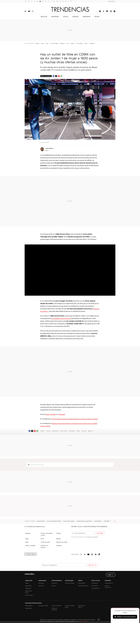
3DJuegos (41, 583)
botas (27, 542)
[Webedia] (30, 574)
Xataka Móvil (28, 585)
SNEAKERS (86, 16)
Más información (83, 621)
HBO (86, 43)
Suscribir (100, 533)
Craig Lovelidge (51, 414)
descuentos (65, 431)
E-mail (61, 76)
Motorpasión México (81, 606)
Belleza (58, 538)
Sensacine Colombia (54, 608)
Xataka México (29, 605)
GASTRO (75, 16)
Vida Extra (41, 585)
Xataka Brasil (28, 608)
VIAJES (65, 16)
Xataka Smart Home (28, 591)
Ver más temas (30, 554)
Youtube (88, 554)
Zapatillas (92, 43)
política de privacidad (92, 537)
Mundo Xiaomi (29, 595)
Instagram (111, 11)
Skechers (62, 43)
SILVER (97, 16)
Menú (25, 11)
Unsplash (62, 414)
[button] (50, 148)
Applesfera (28, 588)
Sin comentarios (47, 76)
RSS (95, 554)
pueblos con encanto (44, 546)
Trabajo (58, 533)
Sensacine (54, 583)
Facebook (103, 11)
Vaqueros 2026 (41, 521)
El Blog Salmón (109, 583)
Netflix (72, 43)
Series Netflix (98, 521)
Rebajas (73, 431)
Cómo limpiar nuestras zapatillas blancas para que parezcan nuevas (75, 419)
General (48, 431)
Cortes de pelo (45, 542)
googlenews (114, 11)
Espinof (54, 585)
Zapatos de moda (61, 542)
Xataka (27, 583)
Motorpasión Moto (83, 585)
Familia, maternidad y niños (46, 534)
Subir (109, 574)
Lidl (68, 43)
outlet (84, 431)
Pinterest (100, 11)
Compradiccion (96, 588)
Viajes (27, 538)
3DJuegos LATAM (43, 605)
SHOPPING (55, 16)
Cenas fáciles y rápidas (69, 521)
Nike (47, 43)
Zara (42, 43)
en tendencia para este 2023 (61, 318)
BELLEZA (44, 16)
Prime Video (79, 43)
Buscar (32, 11)
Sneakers (28, 533)
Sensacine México (56, 605)
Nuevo (29, 11)
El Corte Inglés (54, 43)
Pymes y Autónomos (108, 586)
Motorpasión (81, 583)
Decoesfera (95, 585)
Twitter (56, 76)
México (91, 431)
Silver (42, 538)
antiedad (58, 545)
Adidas (37, 43)
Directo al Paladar (69, 583)
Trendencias (95, 583)
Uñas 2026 (107, 521)
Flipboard (107, 11)
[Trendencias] (70, 9)
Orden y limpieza (30, 545)
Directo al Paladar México (69, 606)
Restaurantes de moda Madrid (84, 521)
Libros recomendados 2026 (54, 521)
